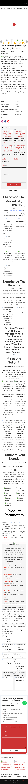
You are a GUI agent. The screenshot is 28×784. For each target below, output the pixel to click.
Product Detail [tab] (13, 190)
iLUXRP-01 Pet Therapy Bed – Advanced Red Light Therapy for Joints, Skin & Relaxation (7, 155)
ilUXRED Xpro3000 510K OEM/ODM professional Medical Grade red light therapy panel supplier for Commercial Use (7, 775)
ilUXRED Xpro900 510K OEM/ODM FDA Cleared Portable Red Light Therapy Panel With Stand (7, 139)
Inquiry (4, 142)
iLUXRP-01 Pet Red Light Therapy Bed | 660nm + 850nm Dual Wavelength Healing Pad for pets (19, 139)
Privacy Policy (14, 782)
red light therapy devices (15, 210)
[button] (25, 530)
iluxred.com (16, 780)
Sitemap (22, 780)
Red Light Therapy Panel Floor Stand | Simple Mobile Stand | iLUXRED (19, 153)
